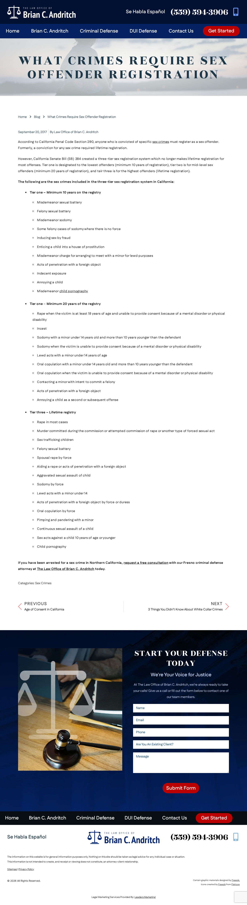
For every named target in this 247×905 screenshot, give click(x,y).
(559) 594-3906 (199, 12)
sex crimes (160, 142)
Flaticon (235, 884)
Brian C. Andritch (49, 31)
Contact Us (181, 31)
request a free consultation (146, 563)
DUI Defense (143, 31)
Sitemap (12, 869)
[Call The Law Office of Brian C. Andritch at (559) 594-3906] (236, 12)
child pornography (73, 291)
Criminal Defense (99, 31)
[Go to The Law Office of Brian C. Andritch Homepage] (41, 12)
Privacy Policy (26, 869)
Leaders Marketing (145, 897)
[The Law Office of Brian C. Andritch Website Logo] (123, 837)
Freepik (235, 880)
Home (12, 31)
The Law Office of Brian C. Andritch (65, 569)
